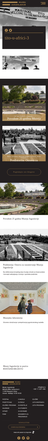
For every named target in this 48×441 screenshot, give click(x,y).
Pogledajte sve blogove (24, 172)
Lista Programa (38, 405)
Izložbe (35, 399)
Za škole (21, 402)
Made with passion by (22, 432)
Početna (5, 399)
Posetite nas (7, 402)
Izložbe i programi (9, 405)
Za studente (22, 408)
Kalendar (5, 408)
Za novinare (22, 411)
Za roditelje (22, 405)
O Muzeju (21, 399)
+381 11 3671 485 (39, 389)
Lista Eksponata (38, 402)
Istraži (5, 411)
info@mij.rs (42, 387)
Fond (4, 414)
